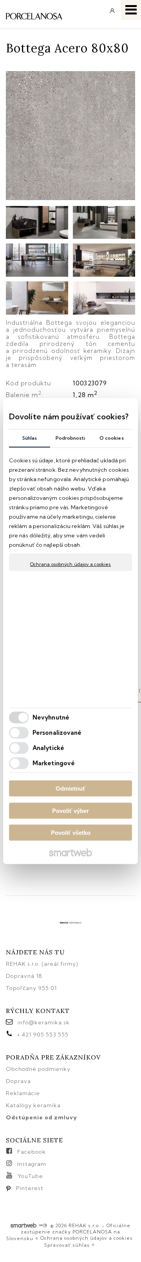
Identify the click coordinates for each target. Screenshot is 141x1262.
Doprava (18, 1081)
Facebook (31, 1151)
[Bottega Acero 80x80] (70, 136)
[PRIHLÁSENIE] (112, 13)
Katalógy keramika (33, 1105)
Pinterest (29, 1188)
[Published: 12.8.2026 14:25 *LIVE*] (43, 1225)
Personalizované (57, 732)
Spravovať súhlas (67, 1245)
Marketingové (54, 763)
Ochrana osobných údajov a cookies (70, 564)
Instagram (31, 1163)
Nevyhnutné (51, 717)
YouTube (30, 1176)
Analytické (48, 748)
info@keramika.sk (44, 1022)
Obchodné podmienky (38, 1068)
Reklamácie (24, 1093)
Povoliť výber (70, 810)
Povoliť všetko (70, 832)
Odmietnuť (70, 788)
